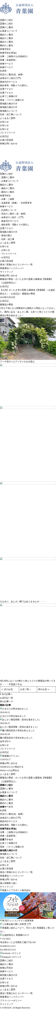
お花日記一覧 (6, 698)
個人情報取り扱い (8, 883)
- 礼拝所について (8, 210)
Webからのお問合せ (9, 770)
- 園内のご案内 (7, 192)
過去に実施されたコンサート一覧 (16, 264)
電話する (19, 767)
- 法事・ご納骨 (7, 199)
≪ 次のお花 (7, 689)
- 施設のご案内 (7, 188)
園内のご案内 (6, 45)
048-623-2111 (7, 767)
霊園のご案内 (6, 27)
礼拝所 (3, 71)
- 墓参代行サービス (9, 221)
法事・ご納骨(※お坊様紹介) (13, 56)
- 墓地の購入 (6, 235)
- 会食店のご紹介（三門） (12, 217)
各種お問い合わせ (8, 143)
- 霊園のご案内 (7, 177)
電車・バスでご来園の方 (12, 100)
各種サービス (6, 63)
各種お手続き (6, 968)
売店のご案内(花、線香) (11, 74)
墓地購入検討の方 (8, 103)
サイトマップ (6, 272)
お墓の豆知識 (6, 140)
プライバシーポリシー (11, 1000)
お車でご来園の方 (8, 96)
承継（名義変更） (8, 60)
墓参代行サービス (8, 82)
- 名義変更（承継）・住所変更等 (16, 203)
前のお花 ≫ (44, 689)
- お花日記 (5, 257)
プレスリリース (7, 132)
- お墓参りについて (9, 181)
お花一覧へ (25, 689)
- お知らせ (5, 250)
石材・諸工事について (11, 114)
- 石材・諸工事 (7, 239)
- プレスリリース (8, 253)
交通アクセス (6, 89)
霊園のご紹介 (6, 20)
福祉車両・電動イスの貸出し (14, 85)
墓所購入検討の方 (8, 975)
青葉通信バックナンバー (12, 268)
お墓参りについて (8, 31)
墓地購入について (8, 111)
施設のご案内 (6, 34)
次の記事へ (7, 694)
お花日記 (4, 136)
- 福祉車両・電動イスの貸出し (14, 224)
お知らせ (4, 122)
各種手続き (5, 49)
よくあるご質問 (7, 118)
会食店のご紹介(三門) (10, 78)
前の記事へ (5, 701)
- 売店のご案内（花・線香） (13, 214)
